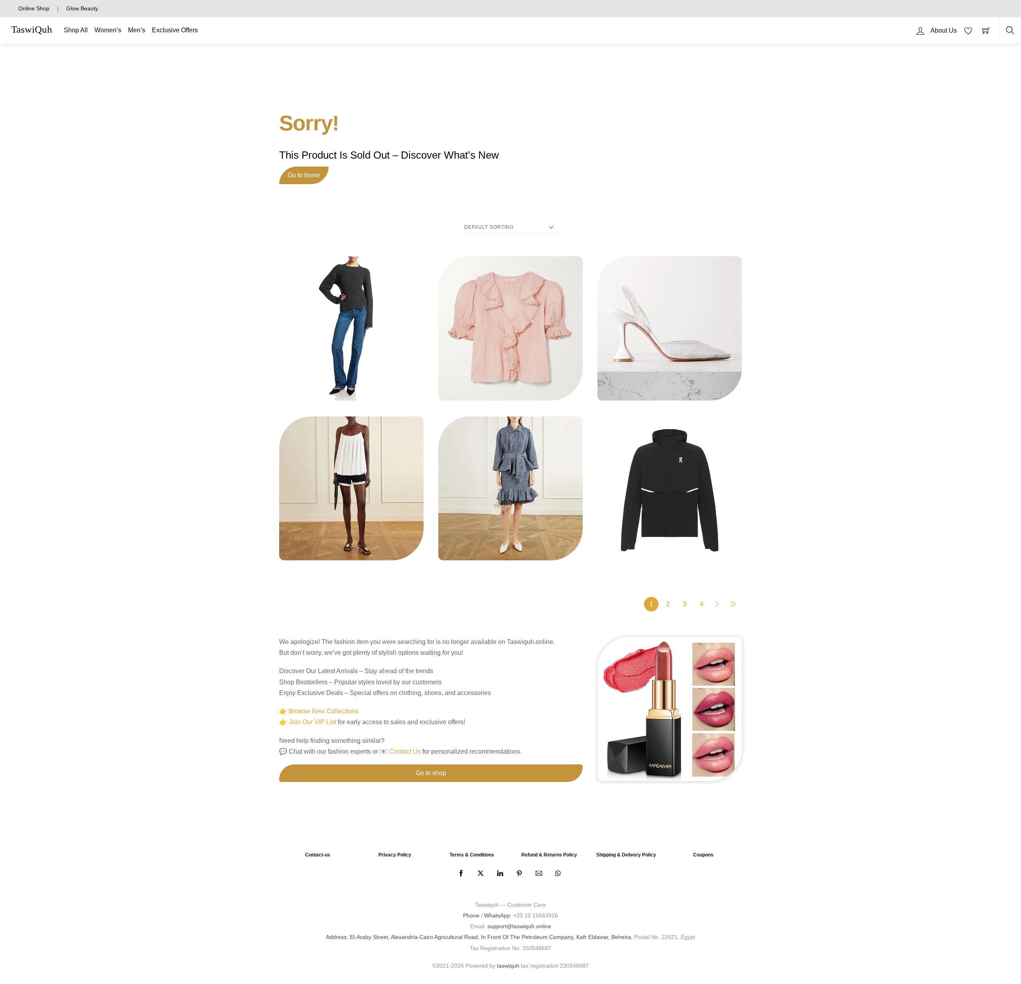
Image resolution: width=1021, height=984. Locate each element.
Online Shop (33, 8)
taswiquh (508, 965)
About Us (943, 30)
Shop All (76, 30)
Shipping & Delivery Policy (626, 854)
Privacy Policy (394, 854)
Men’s (136, 30)
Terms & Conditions (471, 854)
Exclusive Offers (175, 30)
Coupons (703, 854)
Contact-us (317, 854)
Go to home (304, 175)
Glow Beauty (82, 8)
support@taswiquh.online (519, 926)
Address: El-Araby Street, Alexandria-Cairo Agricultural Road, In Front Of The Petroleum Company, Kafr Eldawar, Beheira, (479, 937)
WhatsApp (497, 915)
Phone (471, 915)
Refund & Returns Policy (549, 854)
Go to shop (431, 773)
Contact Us (405, 751)
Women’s (108, 30)
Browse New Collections (324, 711)
